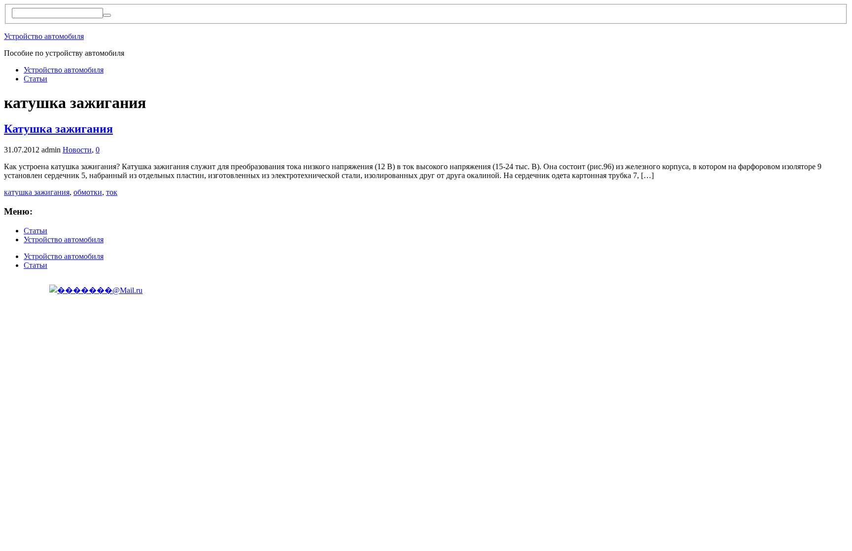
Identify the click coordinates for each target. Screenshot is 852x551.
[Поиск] (107, 15)
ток (111, 192)
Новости (77, 150)
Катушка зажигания (58, 128)
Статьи (35, 78)
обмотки (87, 192)
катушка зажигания (37, 192)
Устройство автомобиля (44, 36)
